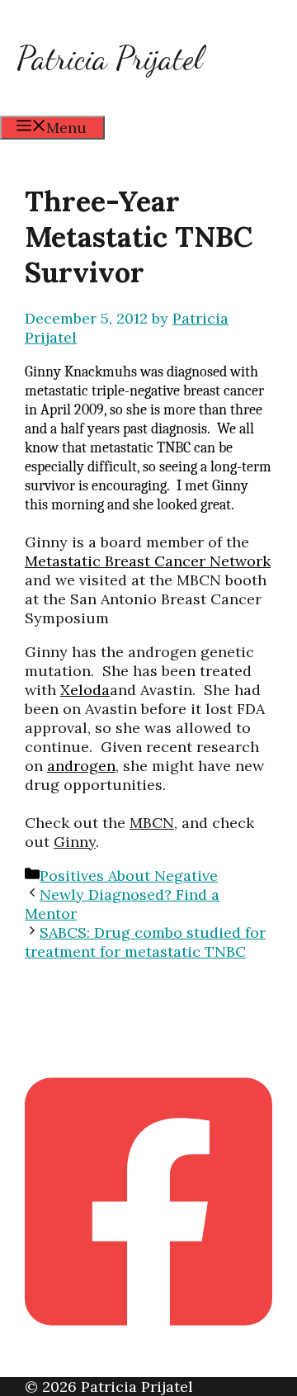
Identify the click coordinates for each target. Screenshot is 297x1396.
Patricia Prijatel (109, 58)
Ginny (75, 841)
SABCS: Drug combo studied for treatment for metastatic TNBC (145, 942)
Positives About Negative (129, 875)
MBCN (152, 822)
